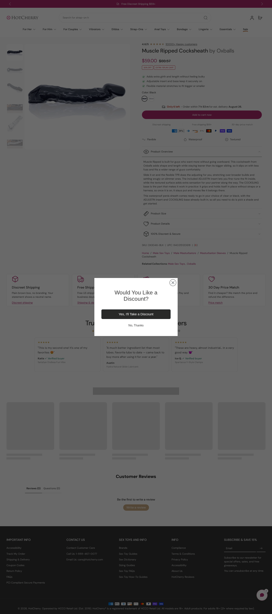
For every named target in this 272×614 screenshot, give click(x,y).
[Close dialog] (173, 282)
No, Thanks (136, 325)
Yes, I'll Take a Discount (136, 314)
